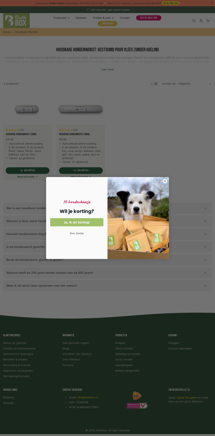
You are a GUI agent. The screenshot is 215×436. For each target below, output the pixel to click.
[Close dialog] (165, 181)
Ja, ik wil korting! (77, 222)
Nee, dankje (77, 233)
